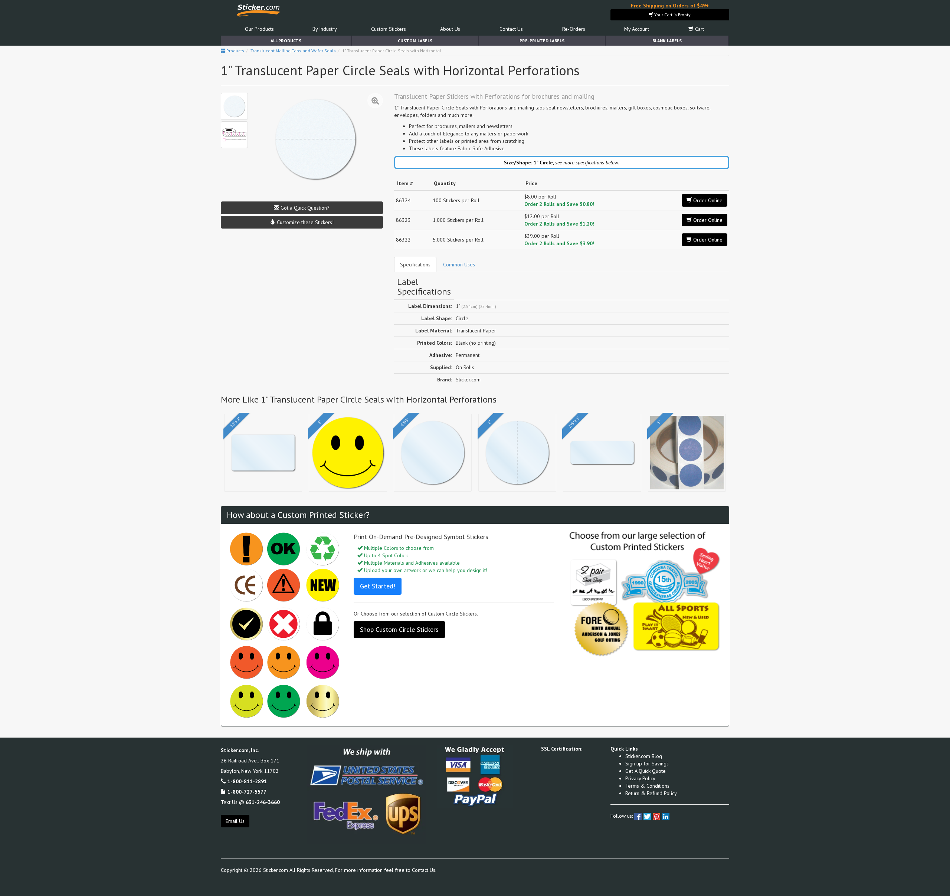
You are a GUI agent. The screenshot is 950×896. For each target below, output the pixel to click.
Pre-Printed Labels (542, 40)
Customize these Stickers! (304, 222)
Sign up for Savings (647, 763)
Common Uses (459, 264)
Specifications (415, 264)
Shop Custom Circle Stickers (399, 629)
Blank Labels (667, 40)
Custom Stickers (388, 29)
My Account (636, 29)
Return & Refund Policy (651, 793)
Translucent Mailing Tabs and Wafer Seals (293, 50)
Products (234, 50)
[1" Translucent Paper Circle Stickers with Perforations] (234, 106)
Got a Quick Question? (304, 207)
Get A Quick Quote (645, 771)
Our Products (259, 29)
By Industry (324, 29)
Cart (699, 29)
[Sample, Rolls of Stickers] (234, 134)
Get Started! (377, 586)
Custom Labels (415, 40)
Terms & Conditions (647, 785)
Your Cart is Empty (672, 14)
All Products (286, 40)
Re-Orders (573, 29)
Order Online (707, 200)
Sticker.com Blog (643, 756)
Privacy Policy (640, 778)
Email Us (235, 821)
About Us (450, 29)
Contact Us (511, 29)
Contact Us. (424, 870)
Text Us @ (250, 802)
